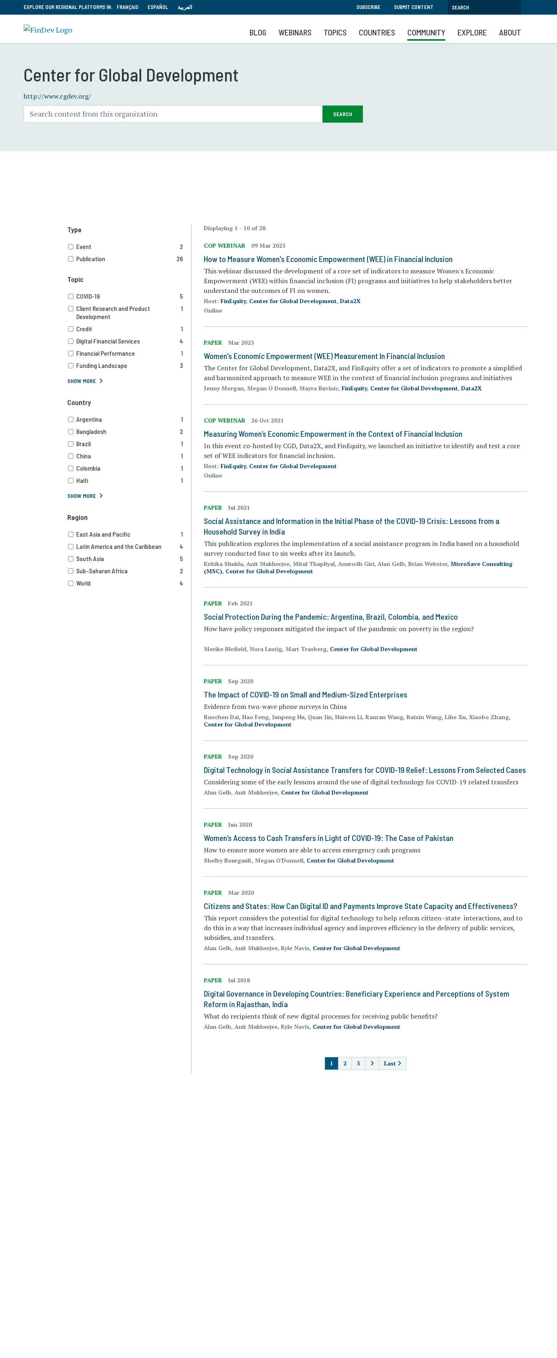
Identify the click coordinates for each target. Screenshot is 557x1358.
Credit (129, 328)
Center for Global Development (293, 301)
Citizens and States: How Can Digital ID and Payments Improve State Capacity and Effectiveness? (360, 906)
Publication (129, 258)
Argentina (129, 419)
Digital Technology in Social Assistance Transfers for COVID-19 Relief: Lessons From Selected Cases (365, 770)
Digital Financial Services (129, 341)
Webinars (295, 32)
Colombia (129, 468)
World (129, 583)
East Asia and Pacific (129, 534)
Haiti (129, 480)
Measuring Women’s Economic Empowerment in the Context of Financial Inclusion (333, 433)
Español (158, 7)
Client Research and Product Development (129, 312)
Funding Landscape (129, 365)
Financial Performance (129, 353)
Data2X (350, 301)
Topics (335, 32)
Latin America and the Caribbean (129, 546)
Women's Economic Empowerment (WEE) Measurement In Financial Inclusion (324, 356)
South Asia (129, 558)
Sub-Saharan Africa (129, 570)
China (129, 456)
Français (127, 7)
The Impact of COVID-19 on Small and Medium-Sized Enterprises (305, 694)
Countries (377, 32)
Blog (258, 32)
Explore (472, 32)
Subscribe (368, 7)
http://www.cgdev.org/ (57, 96)
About (510, 32)
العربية (185, 7)
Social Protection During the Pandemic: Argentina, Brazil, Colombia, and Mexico (331, 616)
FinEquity (233, 301)
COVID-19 (129, 296)
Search (342, 113)
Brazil (129, 443)
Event (129, 246)
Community (426, 32)
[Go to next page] (372, 1063)
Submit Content (413, 7)
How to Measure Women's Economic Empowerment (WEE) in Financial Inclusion (328, 259)
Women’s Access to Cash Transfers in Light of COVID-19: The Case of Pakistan (328, 838)
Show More (81, 380)
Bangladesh (129, 431)
